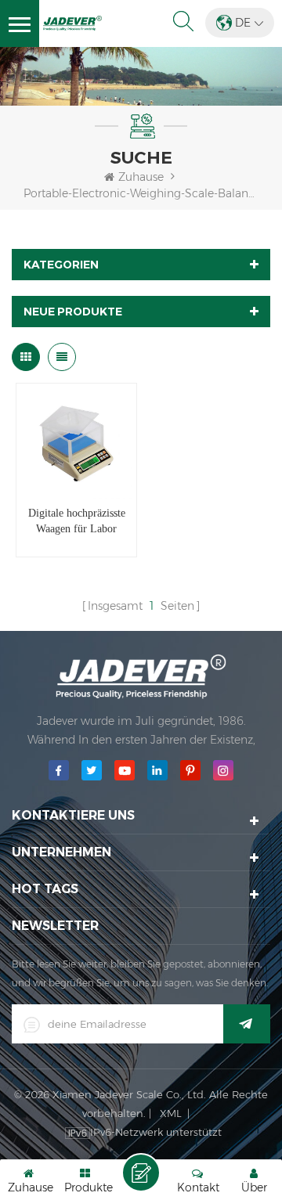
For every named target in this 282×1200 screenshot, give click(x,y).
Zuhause (141, 177)
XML (171, 1113)
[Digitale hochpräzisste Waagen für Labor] (76, 443)
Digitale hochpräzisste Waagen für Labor (76, 521)
